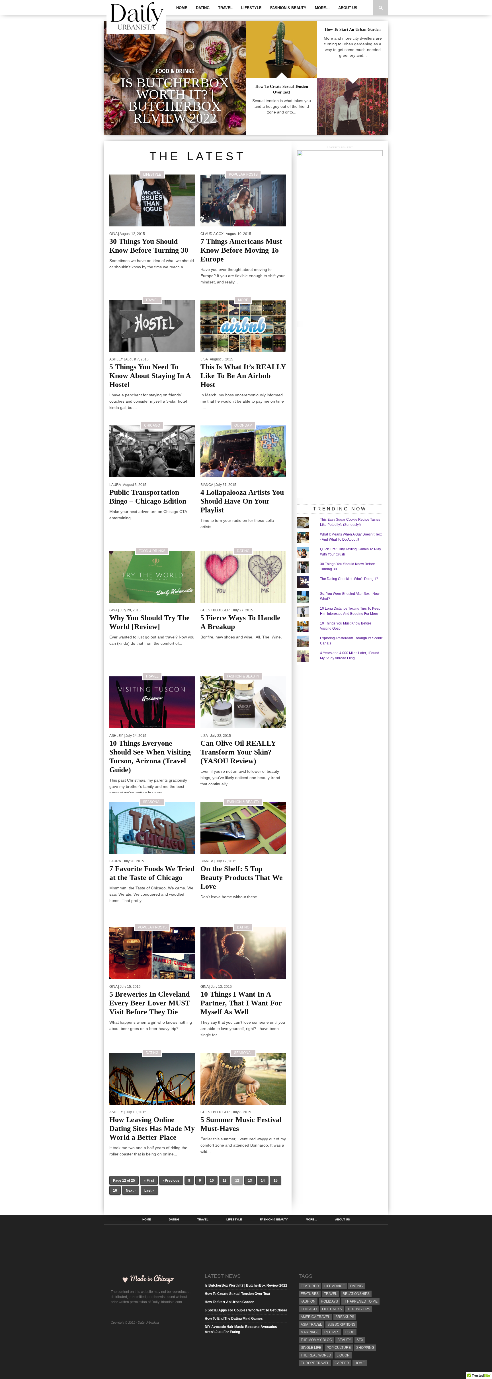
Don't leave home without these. (229, 897)
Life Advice (334, 1286)
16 (115, 1191)
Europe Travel (315, 1363)
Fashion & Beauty (288, 8)
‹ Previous (171, 1181)
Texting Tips (358, 1309)
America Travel (315, 1317)
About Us (347, 8)
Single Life (311, 1348)
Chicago (309, 1309)
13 (250, 1181)
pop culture (339, 1348)
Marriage (310, 1332)
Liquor (343, 1355)
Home (181, 8)
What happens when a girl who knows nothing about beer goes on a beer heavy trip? (150, 1025)
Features (310, 1294)
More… (322, 8)
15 (276, 1181)
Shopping (365, 1348)
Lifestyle (251, 8)
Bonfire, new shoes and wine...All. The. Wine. (241, 637)
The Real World (316, 1355)
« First (149, 1181)
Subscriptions (341, 1325)
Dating (203, 8)
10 (212, 1181)
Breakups (344, 1317)
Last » (149, 1191)
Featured (310, 1286)
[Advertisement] (340, 412)
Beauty (344, 1340)
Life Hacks (332, 1309)
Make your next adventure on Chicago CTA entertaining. (148, 514)
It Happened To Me (360, 1301)
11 (224, 1181)
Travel (225, 8)
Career (342, 1363)
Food (349, 1332)
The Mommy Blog (316, 1340)
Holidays (329, 1301)
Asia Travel (311, 1325)
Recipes (331, 1332)
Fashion (308, 1301)
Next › (131, 1191)
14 (263, 1181)
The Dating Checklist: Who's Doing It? (349, 579)
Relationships (356, 1294)
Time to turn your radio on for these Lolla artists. (237, 523)
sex (359, 1340)
